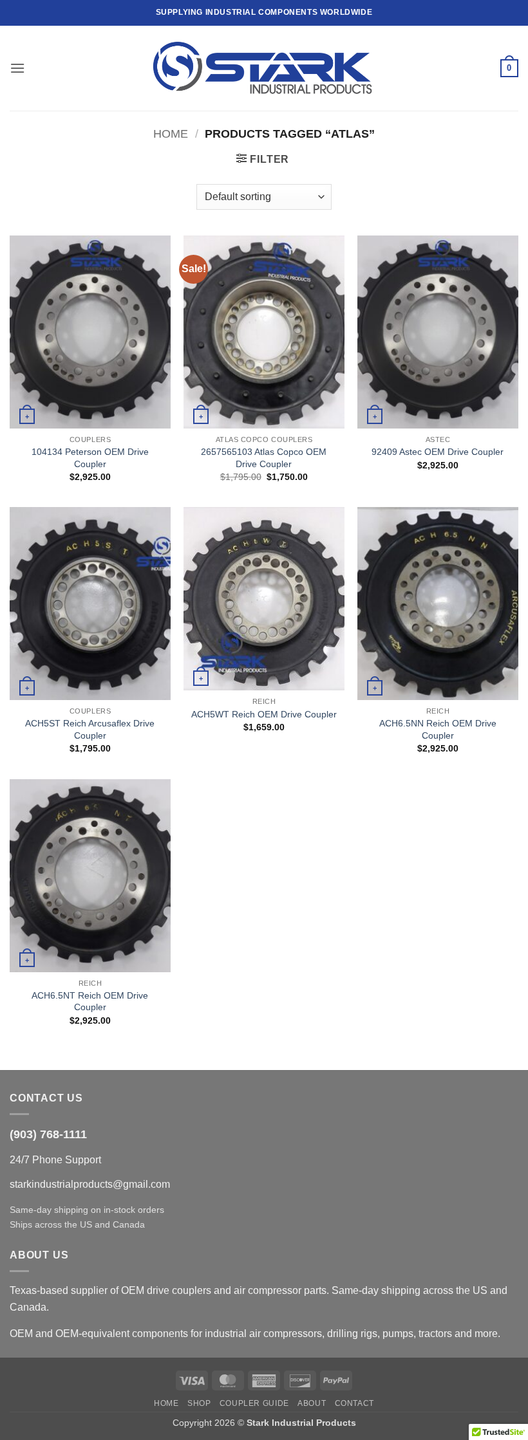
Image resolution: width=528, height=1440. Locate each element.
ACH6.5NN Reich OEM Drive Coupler (437, 729)
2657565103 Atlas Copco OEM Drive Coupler (263, 458)
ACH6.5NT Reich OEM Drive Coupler (90, 1001)
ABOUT (311, 1403)
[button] (17, 68)
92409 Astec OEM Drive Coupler (438, 452)
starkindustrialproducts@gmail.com (90, 1184)
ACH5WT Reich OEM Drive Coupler (264, 714)
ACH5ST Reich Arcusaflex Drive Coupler (90, 729)
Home (170, 133)
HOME (166, 1403)
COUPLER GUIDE (254, 1403)
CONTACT (354, 1403)
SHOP (199, 1403)
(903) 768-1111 (48, 1134)
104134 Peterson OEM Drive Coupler (90, 458)
